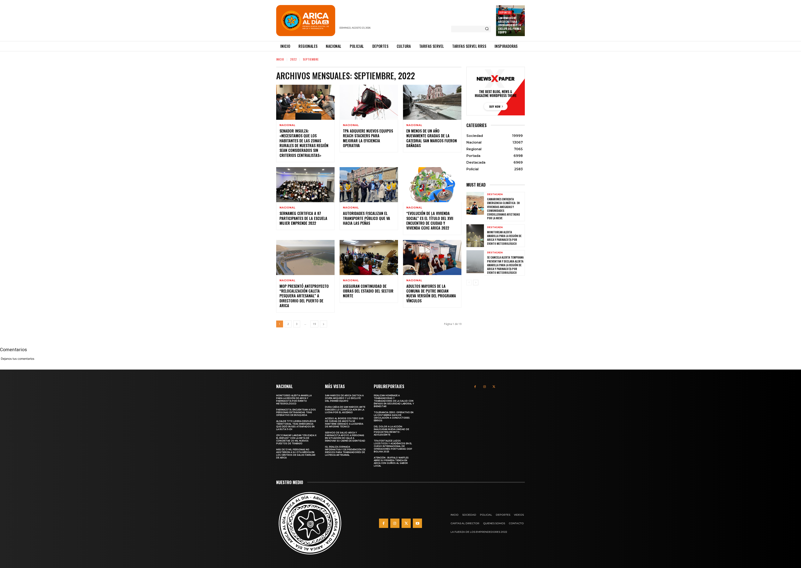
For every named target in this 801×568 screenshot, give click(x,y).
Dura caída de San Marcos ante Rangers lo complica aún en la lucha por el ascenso (345, 410)
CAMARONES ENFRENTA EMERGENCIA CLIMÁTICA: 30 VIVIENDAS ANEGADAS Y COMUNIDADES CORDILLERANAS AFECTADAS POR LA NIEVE (503, 208)
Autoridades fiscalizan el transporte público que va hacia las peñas (366, 218)
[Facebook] (475, 386)
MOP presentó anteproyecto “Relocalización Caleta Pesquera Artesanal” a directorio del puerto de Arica (304, 295)
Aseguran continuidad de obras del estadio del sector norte (368, 291)
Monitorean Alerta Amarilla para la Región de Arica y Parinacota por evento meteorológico (504, 238)
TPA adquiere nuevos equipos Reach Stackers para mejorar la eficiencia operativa (368, 138)
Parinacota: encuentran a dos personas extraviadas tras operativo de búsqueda (296, 412)
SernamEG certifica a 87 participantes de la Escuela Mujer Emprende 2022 (303, 218)
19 (314, 324)
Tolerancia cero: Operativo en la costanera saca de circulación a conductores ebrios (393, 416)
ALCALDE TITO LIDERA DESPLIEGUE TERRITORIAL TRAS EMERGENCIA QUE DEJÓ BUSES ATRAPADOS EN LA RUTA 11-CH (296, 425)
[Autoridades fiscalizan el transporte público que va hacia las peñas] (369, 184)
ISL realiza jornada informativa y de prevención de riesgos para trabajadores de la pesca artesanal (345, 451)
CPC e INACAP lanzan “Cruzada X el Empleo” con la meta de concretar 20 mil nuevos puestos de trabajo (296, 439)
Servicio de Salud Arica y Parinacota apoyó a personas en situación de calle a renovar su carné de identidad (345, 436)
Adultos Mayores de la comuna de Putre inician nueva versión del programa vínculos (431, 293)
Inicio (280, 59)
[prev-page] (469, 282)
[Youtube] (417, 523)
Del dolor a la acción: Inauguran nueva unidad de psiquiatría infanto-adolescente (391, 430)
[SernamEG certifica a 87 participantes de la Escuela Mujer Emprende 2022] (305, 184)
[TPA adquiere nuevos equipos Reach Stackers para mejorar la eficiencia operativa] (369, 102)
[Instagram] (484, 386)
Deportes (505, 12)
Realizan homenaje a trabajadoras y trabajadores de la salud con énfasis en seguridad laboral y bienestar (394, 401)
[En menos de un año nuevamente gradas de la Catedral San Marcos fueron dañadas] (432, 102)
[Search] (487, 29)
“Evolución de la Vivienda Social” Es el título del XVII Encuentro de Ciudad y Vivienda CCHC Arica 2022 (429, 221)
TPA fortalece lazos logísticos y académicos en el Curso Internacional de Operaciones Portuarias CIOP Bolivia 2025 (393, 446)
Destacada (495, 194)
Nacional (287, 125)
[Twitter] (493, 386)
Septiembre (311, 59)
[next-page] (323, 324)
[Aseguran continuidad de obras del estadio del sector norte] (369, 257)
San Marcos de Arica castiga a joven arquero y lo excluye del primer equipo (509, 25)
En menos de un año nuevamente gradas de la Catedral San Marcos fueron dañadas (431, 138)
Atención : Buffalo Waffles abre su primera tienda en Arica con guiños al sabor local (391, 461)
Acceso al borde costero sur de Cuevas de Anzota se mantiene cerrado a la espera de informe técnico (344, 422)
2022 (293, 59)
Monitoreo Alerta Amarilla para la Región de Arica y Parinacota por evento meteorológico (294, 399)
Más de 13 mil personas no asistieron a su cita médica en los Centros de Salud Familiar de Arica (295, 453)
